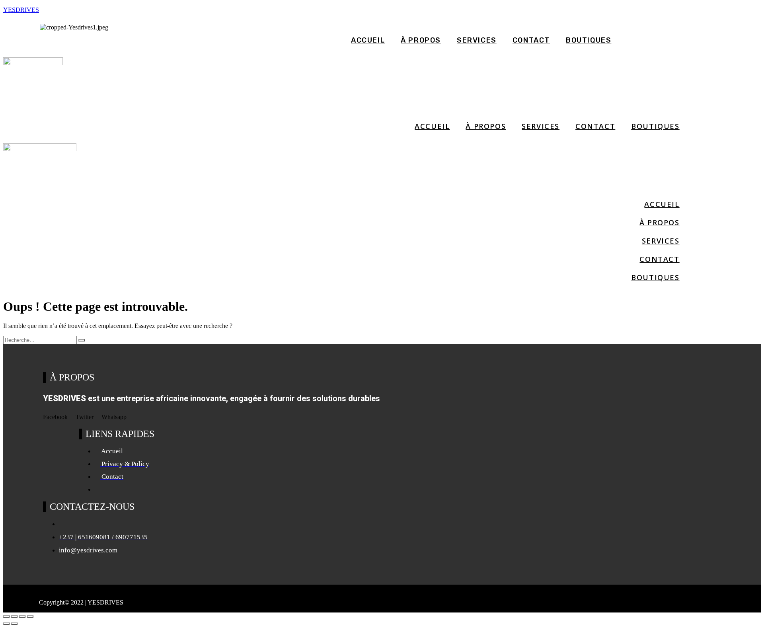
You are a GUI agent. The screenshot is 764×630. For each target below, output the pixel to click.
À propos (421, 40)
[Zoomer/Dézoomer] (6, 616)
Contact (531, 40)
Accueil (368, 40)
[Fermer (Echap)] (30, 616)
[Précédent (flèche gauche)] (6, 623)
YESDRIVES (21, 9)
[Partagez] (22, 616)
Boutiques (588, 40)
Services (477, 40)
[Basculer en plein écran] (14, 616)
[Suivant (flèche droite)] (14, 623)
